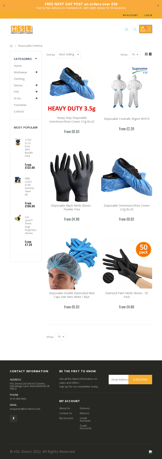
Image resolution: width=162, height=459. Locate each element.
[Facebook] (13, 418)
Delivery (85, 408)
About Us (64, 408)
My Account (130, 15)
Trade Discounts (86, 427)
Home (11, 45)
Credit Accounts (85, 419)
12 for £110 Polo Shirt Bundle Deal (29, 148)
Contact (19, 111)
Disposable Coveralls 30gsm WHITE (127, 119)
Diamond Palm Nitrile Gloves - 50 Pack (126, 295)
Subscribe (140, 379)
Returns (84, 413)
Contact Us (65, 413)
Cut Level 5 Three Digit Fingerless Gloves (30, 225)
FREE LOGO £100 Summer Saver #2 (29, 186)
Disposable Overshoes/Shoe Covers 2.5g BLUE (127, 207)
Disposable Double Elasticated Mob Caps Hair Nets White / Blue (72, 295)
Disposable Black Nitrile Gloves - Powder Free (71, 207)
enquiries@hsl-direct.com (25, 409)
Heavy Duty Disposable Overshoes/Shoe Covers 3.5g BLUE (71, 119)
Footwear (20, 105)
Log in (148, 15)
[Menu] (126, 29)
